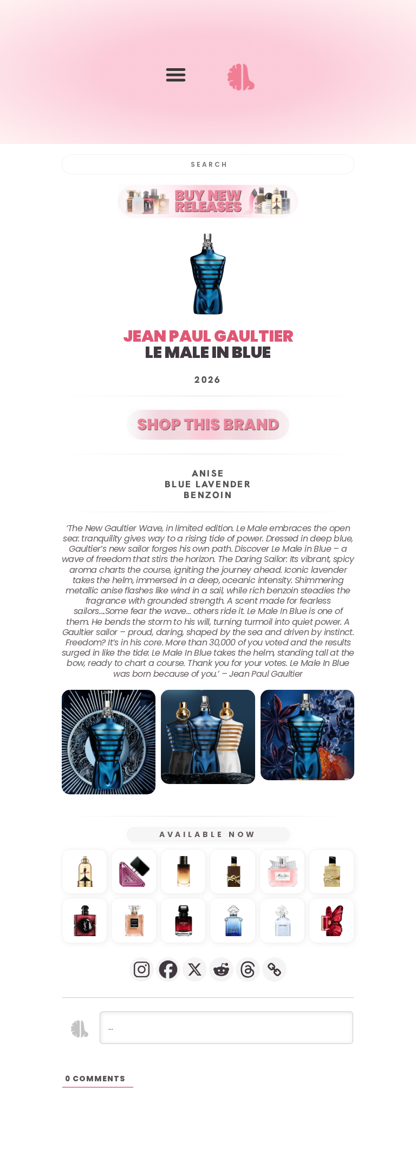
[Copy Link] (274, 969)
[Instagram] (141, 969)
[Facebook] (168, 969)
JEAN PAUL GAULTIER (208, 336)
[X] (195, 969)
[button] (176, 74)
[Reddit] (221, 969)
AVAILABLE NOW (208, 834)
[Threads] (248, 969)
